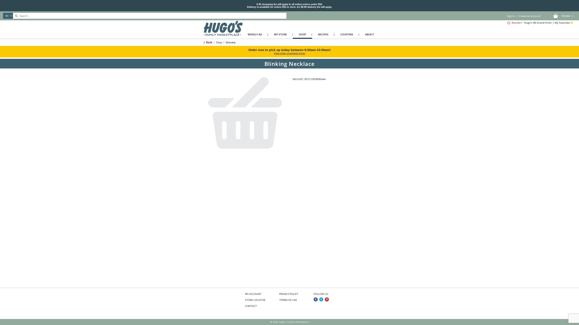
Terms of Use (288, 300)
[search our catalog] (16, 16)
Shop (219, 42)
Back (208, 42)
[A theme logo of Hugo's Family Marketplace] (223, 31)
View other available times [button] (289, 53)
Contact (251, 306)
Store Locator (255, 300)
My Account (253, 294)
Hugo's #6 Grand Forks (538, 22)
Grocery (231, 42)
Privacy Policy (288, 294)
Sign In (511, 16)
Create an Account (529, 16)
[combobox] (8, 16)
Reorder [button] (516, 22)
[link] (316, 299)
